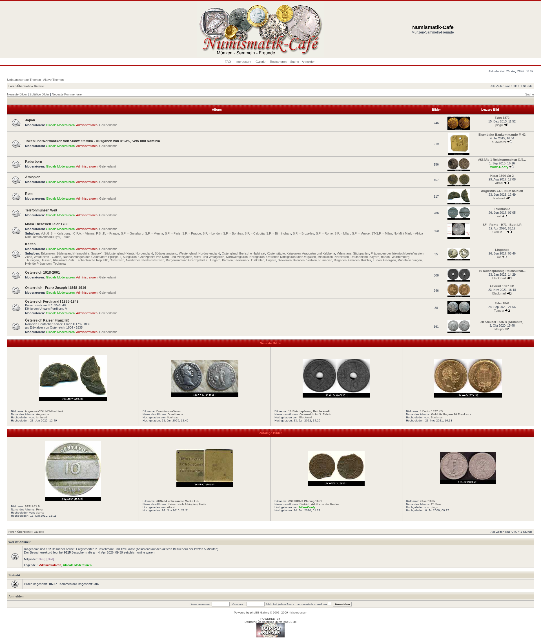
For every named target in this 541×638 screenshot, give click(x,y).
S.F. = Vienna (154, 233)
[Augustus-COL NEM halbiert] (458, 203)
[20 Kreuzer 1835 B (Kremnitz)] (458, 332)
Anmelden (308, 61)
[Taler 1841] (458, 312)
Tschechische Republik (92, 260)
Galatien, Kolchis (359, 260)
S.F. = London (212, 233)
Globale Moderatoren (60, 125)
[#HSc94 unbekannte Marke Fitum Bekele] (204, 485)
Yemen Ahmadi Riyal (46, 236)
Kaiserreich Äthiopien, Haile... (188, 504)
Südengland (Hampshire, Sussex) (79, 253)
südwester (499, 142)
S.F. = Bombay (233, 233)
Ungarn (271, 260)
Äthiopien (32, 177)
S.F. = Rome (324, 233)
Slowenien (285, 260)
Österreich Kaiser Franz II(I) (47, 320)
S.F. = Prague (191, 233)
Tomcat (499, 310)
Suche (294, 61)
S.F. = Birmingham (278, 233)
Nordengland (144, 253)
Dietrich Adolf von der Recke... (321, 504)
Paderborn (33, 162)
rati (499, 216)
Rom (29, 194)
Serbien (311, 260)
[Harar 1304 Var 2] (458, 185)
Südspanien (361, 253)
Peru (39, 509)
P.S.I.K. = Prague (107, 233)
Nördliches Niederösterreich (145, 260)
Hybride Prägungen (38, 263)
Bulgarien (340, 260)
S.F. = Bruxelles (303, 233)
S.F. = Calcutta (255, 233)
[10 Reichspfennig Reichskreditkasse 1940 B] (458, 280)
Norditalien (341, 256)
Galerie (261, 61)
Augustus (42, 414)
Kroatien (299, 260)
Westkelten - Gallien (47, 256)
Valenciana (344, 253)
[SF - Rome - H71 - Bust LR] (458, 237)
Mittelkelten (325, 256)
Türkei (377, 260)
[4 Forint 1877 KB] (458, 296)
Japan (30, 120)
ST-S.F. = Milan (381, 233)
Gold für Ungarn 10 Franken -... (452, 414)
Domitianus (175, 414)
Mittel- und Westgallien (209, 256)
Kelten (30, 244)
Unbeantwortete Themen (24, 79)
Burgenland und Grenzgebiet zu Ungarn (193, 260)
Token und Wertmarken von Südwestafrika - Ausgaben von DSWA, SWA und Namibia (92, 141)
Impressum (243, 61)
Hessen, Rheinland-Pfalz (57, 260)
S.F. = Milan (342, 233)
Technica (59, 263)
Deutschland (359, 256)
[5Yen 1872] (458, 129)
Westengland (188, 253)
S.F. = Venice (361, 233)
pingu (499, 125)
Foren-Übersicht (19, 86)
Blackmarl (499, 278)
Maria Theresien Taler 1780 (46, 224)
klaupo (499, 329)
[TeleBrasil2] (458, 218)
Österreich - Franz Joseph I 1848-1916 (55, 288)
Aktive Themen (53, 79)
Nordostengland (209, 253)
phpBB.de (290, 621)
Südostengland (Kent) (119, 253)
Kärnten (227, 260)
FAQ (228, 61)
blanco (40, 512)
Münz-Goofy (499, 167)
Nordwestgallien (237, 256)
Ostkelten (257, 260)
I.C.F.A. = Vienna (83, 233)
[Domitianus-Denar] (204, 396)
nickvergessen (298, 612)
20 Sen (436, 504)
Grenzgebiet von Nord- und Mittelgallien (165, 256)
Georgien (389, 260)
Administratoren (86, 125)
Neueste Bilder (17, 94)
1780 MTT (499, 232)
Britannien (48, 253)
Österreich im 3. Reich (315, 414)
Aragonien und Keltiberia (318, 253)
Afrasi (499, 183)
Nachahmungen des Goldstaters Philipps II (92, 256)
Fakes (66, 236)
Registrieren (278, 61)
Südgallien (130, 256)
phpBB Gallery (259, 612)
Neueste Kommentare (67, 94)
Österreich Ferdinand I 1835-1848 (52, 302)
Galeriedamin (108, 125)
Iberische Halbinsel (252, 253)
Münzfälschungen (410, 260)
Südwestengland (166, 253)
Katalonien (294, 253)
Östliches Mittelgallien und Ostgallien (291, 256)
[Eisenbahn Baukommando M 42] (458, 154)
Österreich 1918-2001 (42, 273)
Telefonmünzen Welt (41, 210)
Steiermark (241, 260)
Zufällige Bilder (39, 94)
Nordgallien (257, 256)
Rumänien (325, 260)
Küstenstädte (276, 253)
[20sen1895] (468, 483)
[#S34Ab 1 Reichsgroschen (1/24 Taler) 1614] (458, 170)
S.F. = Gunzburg (132, 233)
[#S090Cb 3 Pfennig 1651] (336, 484)
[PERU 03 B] (73, 500)
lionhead (499, 198)
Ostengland (230, 253)
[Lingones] (458, 259)
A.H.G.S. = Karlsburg (55, 233)
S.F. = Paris (173, 233)
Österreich (117, 260)
